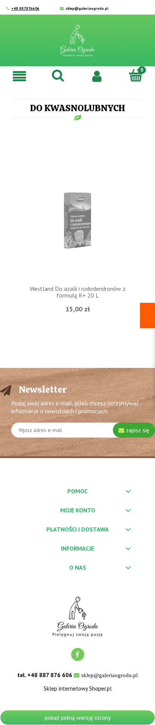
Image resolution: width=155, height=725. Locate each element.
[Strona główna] (77, 41)
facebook (77, 654)
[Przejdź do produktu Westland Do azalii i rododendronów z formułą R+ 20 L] (77, 219)
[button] (19, 75)
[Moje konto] (97, 75)
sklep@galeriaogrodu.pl (86, 8)
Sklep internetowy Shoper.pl (78, 688)
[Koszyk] (135, 75)
